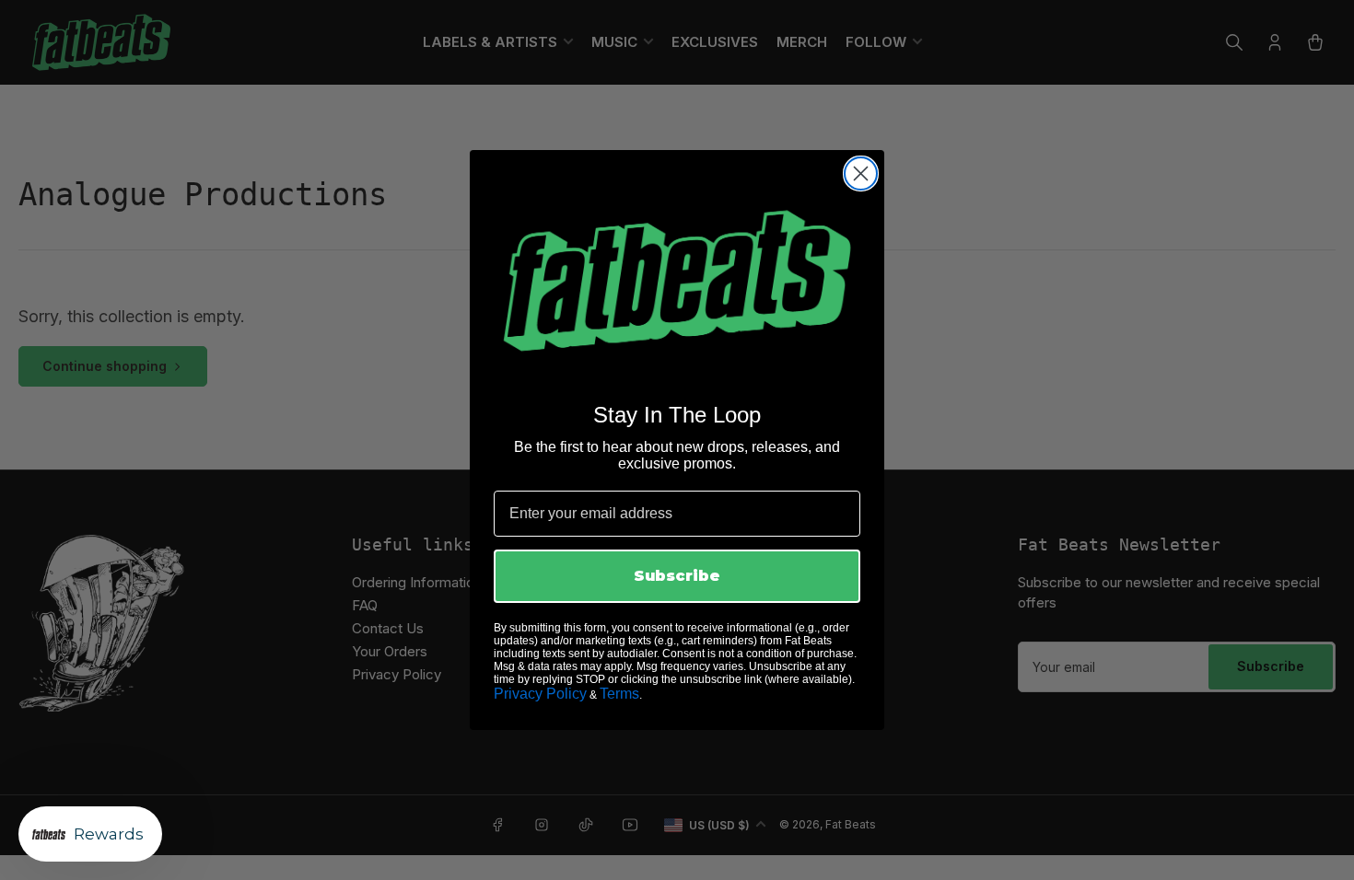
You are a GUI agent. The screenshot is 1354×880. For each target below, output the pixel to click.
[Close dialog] (861, 173)
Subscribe (677, 576)
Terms (619, 693)
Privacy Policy (540, 693)
